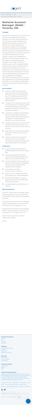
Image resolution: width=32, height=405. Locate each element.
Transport (3, 341)
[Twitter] (5, 390)
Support (3, 367)
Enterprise (3, 349)
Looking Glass (4, 360)
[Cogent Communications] (16, 9)
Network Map (4, 357)
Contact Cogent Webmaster (11, 384)
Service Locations (5, 359)
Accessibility (27, 386)
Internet (3, 338)
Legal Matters (15, 382)
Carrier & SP (4, 351)
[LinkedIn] (2, 390)
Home (2, 14)
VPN (2, 340)
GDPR (2, 384)
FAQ (2, 368)
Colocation (3, 343)
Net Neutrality (22, 384)
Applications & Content (6, 352)
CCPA (28, 382)
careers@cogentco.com (18, 205)
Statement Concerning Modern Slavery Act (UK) (12, 386)
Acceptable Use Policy (6, 382)
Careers (14, 14)
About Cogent (9, 14)
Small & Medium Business (7, 348)
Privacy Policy (23, 382)
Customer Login (4, 365)
